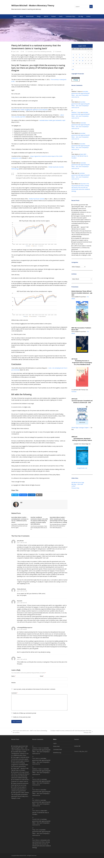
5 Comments (58, 51)
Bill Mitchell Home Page (78, 482)
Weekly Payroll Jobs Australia (36, 199)
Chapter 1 (86, 427)
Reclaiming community (46, 51)
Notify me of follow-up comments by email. (24, 713)
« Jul (73, 69)
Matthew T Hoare (76, 112)
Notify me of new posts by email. (22, 717)
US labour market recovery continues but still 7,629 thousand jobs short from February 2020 (70, 732)
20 (82, 60)
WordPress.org (57, 752)
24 (73, 63)
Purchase (74, 391)
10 (73, 57)
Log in (54, 743)
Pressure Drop (75, 488)
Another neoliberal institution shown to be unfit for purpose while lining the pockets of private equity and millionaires (39, 520)
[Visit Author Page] (16, 504)
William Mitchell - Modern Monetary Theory (32, 5)
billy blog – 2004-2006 (77, 484)
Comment (14, 693)
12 (79, 57)
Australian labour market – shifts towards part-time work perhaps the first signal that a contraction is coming (58, 519)
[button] (15, 494)
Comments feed (57, 749)
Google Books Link (82, 468)
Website (13, 682)
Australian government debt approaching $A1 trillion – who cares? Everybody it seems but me (81, 206)
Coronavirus (30, 51)
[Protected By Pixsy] (76, 81)
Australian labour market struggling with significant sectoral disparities (29, 109)
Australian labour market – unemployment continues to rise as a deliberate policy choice (19, 519)
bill (23, 51)
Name (13, 676)
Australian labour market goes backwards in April (52, 120)
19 (79, 60)
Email (42, 676)
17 (73, 60)
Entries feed (56, 746)
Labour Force (37, 51)
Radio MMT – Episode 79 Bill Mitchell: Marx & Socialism (80, 156)
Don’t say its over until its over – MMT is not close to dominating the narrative (29, 732)
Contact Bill (77, 746)
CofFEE (73, 486)
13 (82, 57)
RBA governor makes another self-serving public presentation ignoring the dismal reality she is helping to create (82, 253)
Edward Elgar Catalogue (78, 427)
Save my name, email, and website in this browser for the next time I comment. (34, 689)
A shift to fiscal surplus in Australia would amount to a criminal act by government (81, 247)
